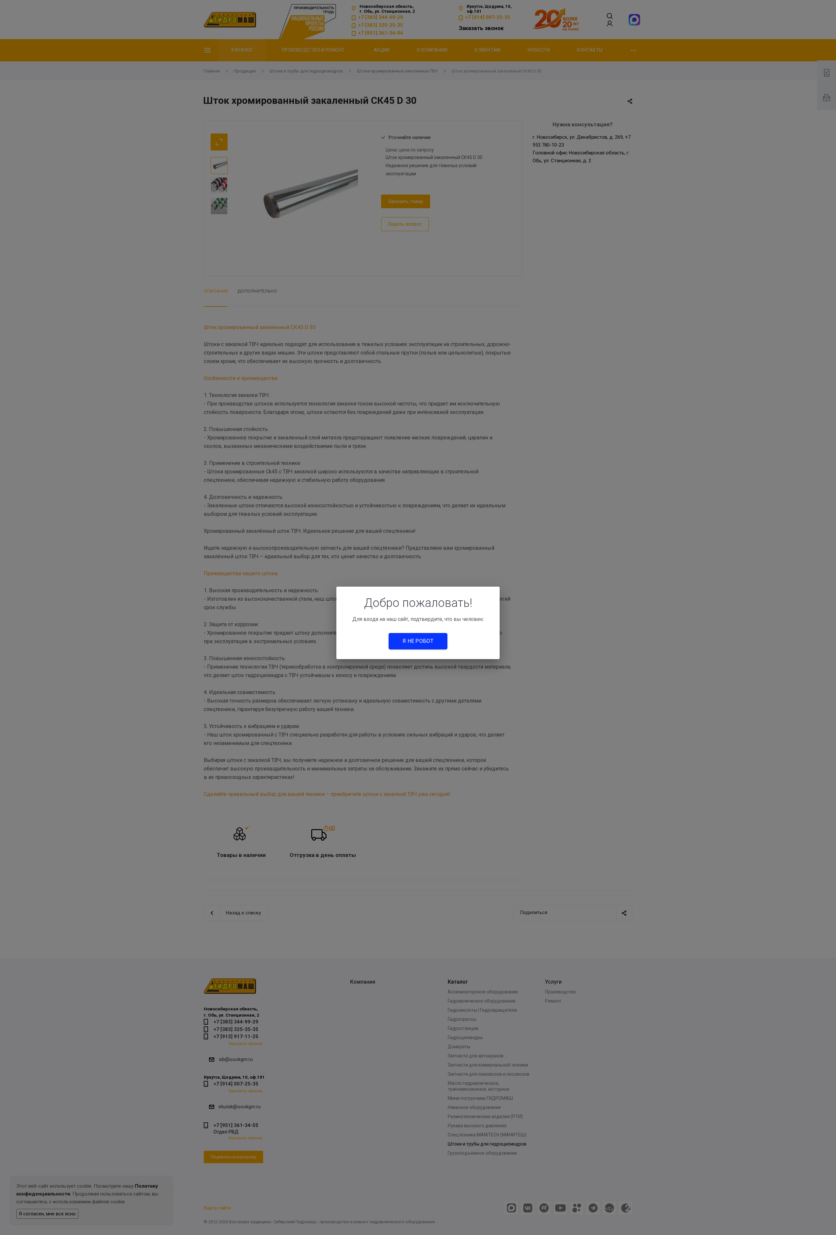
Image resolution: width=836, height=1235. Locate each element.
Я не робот (418, 641)
